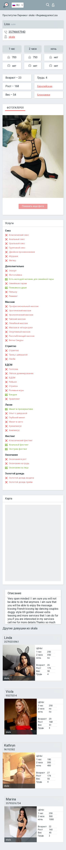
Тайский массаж (17, 319)
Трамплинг (14, 399)
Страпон (13, 386)
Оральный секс (17, 243)
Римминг (13, 296)
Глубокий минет (17, 417)
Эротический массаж (20, 310)
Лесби (12, 359)
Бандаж (13, 394)
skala (31, 15)
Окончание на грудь (19, 463)
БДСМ (12, 377)
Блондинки (43, 94)
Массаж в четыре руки (21, 327)
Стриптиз (14, 350)
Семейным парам (18, 283)
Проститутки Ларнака (15, 15)
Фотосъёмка (15, 275)
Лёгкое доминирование (21, 373)
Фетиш (12, 260)
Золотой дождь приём (20, 482)
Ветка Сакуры (16, 340)
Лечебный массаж (18, 323)
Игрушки (13, 256)
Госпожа (13, 369)
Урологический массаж (21, 315)
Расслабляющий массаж (21, 336)
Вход (54, 4)
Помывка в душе (18, 287)
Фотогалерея (15, 107)
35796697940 (17, 31)
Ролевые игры (16, 390)
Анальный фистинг (18, 444)
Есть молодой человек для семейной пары (31, 279)
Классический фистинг (20, 440)
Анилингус (14, 430)
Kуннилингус (15, 426)
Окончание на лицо (19, 467)
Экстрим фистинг (18, 449)
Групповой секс (17, 247)
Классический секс (19, 235)
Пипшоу (13, 292)
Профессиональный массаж (23, 306)
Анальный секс (17, 239)
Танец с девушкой (18, 354)
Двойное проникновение (22, 252)
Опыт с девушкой (18, 413)
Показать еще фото (33, 206)
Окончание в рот (17, 459)
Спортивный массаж (19, 331)
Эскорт (13, 270)
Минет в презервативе (21, 409)
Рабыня (13, 382)
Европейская (44, 86)
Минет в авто (16, 421)
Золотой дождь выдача (21, 478)
